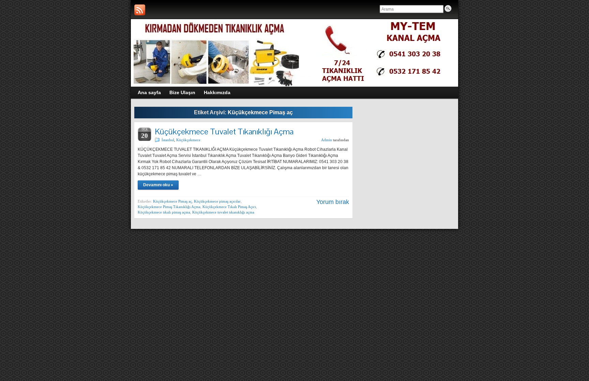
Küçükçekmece (188, 140)
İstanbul (168, 140)
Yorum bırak (332, 202)
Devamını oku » (158, 184)
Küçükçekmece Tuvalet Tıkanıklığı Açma (224, 131)
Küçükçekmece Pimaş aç (172, 201)
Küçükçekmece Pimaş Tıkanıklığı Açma (169, 207)
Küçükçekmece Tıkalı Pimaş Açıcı (229, 207)
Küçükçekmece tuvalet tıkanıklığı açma (223, 212)
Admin (326, 140)
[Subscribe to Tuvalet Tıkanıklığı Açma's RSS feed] (139, 9)
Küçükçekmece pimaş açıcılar (217, 201)
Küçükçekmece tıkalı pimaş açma (164, 212)
